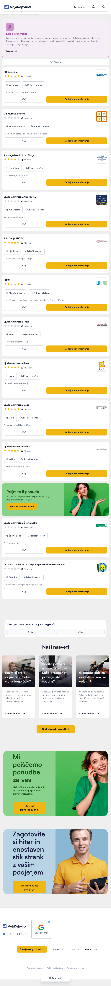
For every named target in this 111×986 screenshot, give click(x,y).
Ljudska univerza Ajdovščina (20, 196)
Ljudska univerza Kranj (16, 363)
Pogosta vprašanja (75, 968)
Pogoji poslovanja (35, 968)
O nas (72, 949)
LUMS (7, 279)
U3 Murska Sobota (14, 113)
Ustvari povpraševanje (29, 807)
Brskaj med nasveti (54, 729)
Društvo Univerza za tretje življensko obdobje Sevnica (34, 564)
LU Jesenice (11, 71)
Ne (81, 632)
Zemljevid (56, 978)
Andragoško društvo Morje (19, 155)
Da (32, 632)
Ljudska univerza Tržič (16, 321)
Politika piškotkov (55, 968)
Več (24, 99)
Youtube (24, 934)
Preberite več (12, 713)
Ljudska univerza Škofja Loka (20, 522)
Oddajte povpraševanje (76, 99)
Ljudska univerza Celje (16, 404)
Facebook (10, 934)
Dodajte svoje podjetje (29, 887)
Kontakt (89, 949)
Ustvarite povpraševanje (22, 506)
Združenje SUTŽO (14, 238)
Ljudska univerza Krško (17, 446)
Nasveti (56, 949)
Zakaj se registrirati (30, 949)
